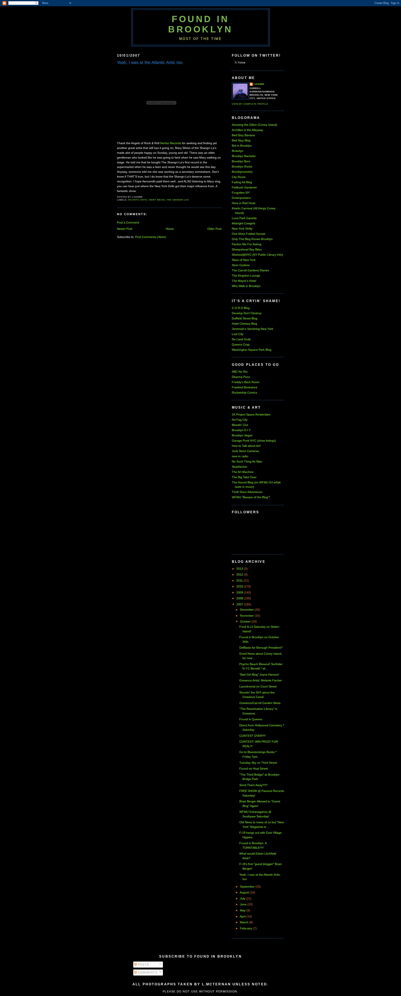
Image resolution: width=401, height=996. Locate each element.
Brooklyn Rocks (242, 166)
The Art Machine (243, 472)
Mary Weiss (157, 200)
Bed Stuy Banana (243, 135)
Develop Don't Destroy (246, 313)
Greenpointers (241, 197)
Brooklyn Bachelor (244, 156)
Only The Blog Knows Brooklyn (252, 239)
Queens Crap (241, 344)
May (243, 910)
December (247, 609)
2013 (240, 568)
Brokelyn (237, 150)
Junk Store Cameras (245, 451)
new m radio (240, 456)
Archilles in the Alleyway (247, 130)
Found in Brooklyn (200, 24)
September (247, 886)
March (244, 922)
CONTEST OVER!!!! (252, 735)
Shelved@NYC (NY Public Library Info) (257, 254)
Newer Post (124, 228)
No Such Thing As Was (247, 461)
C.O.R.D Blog (241, 308)
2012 (240, 574)
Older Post (214, 228)
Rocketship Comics (244, 392)
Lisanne (259, 84)
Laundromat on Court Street (258, 686)
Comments (147, 972)
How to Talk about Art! (246, 445)
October (245, 621)
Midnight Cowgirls (243, 223)
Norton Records (170, 143)
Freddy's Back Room (245, 382)
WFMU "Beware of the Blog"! (251, 497)
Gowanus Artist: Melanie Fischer (260, 680)
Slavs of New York (244, 260)
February (246, 928)
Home (170, 228)
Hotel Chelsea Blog (244, 323)
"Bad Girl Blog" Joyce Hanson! (259, 674)
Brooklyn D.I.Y (241, 430)
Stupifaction (239, 466)
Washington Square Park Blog (251, 349)
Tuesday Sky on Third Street (258, 762)
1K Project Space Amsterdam (251, 414)
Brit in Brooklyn (242, 145)
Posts (143, 964)
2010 (240, 586)
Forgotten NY (241, 192)
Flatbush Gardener (244, 187)
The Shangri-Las (178, 200)
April (243, 916)
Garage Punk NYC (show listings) (254, 440)
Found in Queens (250, 719)
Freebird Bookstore (244, 387)
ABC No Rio (239, 371)
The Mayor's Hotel (244, 280)
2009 (240, 592)
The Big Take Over (244, 477)
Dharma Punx (241, 377)
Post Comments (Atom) (150, 237)
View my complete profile (250, 104)
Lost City (237, 334)
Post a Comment (128, 222)
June (243, 904)
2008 (240, 598)
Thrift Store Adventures (247, 492)
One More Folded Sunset (248, 233)
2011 (240, 580)
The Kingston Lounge (246, 275)
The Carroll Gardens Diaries (250, 270)
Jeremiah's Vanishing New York (252, 328)
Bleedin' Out (240, 425)
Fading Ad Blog (242, 182)
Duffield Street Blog (244, 318)
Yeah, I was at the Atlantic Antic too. (150, 62)
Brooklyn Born (241, 161)
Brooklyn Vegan (242, 435)
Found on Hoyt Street (253, 768)
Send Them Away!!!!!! (253, 785)
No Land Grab (241, 339)
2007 (240, 604)
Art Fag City (239, 419)
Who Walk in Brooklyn (246, 286)
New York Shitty (242, 228)
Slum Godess (241, 265)
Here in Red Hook (243, 203)
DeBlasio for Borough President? (261, 647)
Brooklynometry (242, 171)
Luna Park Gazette (244, 218)
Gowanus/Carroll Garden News (259, 703)
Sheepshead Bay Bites (247, 249)
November (247, 615)
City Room (239, 177)
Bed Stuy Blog (241, 140)
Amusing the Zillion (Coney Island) (254, 124)
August (245, 892)
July (243, 898)
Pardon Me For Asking (246, 244)
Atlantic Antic (138, 200)
